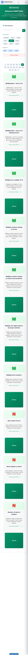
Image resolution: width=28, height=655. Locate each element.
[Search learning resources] (18, 2)
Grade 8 (17, 43)
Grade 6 (5, 43)
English (16, 50)
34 (8, 67)
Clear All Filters (14, 55)
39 (22, 67)
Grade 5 (17, 40)
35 (11, 67)
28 (11, 64)
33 (5, 67)
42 (15, 70)
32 (22, 64)
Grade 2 (18, 37)
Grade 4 (11, 40)
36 (14, 67)
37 (16, 67)
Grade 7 (11, 43)
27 (8, 64)
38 (19, 67)
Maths (5, 50)
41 (12, 70)
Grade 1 (12, 37)
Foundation (6, 37)
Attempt (14, 109)
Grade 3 (5, 40)
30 (16, 64)
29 (14, 64)
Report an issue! (14, 654)
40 (9, 70)
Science (10, 50)
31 (19, 64)
